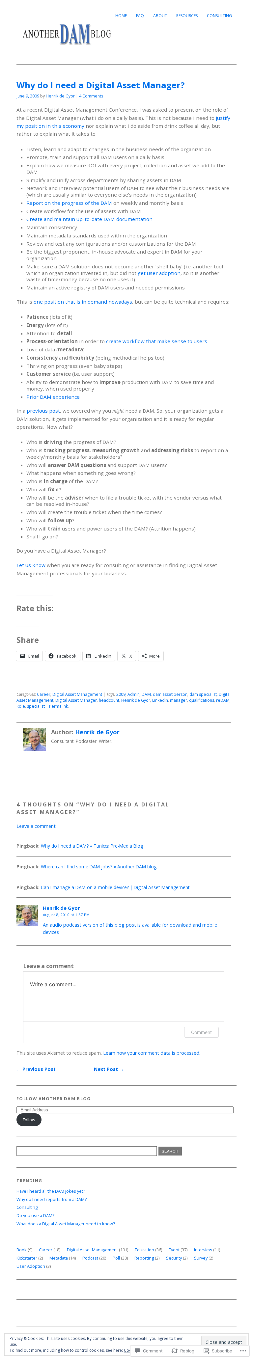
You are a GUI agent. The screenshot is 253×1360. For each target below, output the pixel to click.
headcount (109, 700)
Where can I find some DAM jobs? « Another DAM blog (98, 866)
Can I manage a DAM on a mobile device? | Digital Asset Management (115, 887)
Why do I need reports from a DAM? (51, 1199)
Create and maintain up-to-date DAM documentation (89, 219)
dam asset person (170, 694)
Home (121, 15)
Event (174, 1250)
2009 (121, 694)
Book (21, 1250)
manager (178, 700)
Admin (133, 694)
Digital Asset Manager (76, 700)
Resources (187, 15)
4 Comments (91, 96)
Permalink (58, 706)
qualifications (201, 700)
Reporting (144, 1258)
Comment (201, 1032)
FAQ (140, 15)
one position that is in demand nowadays (83, 301)
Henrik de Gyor (60, 96)
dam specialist (203, 694)
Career (43, 694)
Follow (29, 1120)
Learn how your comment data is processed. (151, 1053)
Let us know (30, 565)
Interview (203, 1250)
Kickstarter (26, 1258)
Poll (116, 1258)
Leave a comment (36, 826)
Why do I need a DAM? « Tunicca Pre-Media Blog (92, 846)
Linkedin (160, 700)
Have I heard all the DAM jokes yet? (50, 1191)
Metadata (58, 1258)
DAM (146, 694)
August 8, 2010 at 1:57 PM (66, 914)
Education (144, 1250)
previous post (43, 410)
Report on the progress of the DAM (69, 203)
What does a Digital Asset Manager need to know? (65, 1224)
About (160, 15)
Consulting (219, 15)
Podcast (90, 1258)
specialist (36, 706)
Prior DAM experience (53, 397)
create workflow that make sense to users (156, 341)
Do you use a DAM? (35, 1215)
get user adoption (159, 273)
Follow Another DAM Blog (53, 1099)
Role (20, 706)
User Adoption (30, 1266)
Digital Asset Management (77, 694)
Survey (201, 1258)
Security (174, 1258)
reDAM (223, 700)
